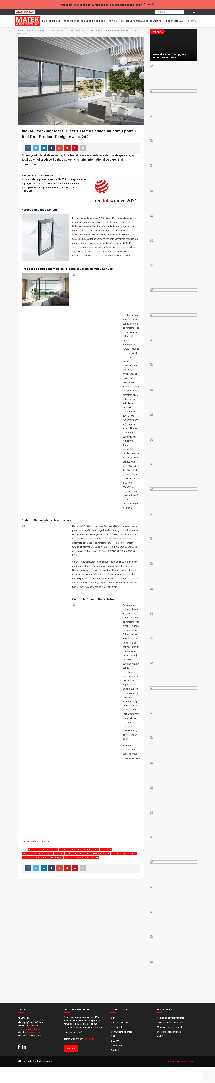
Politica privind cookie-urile (170, 1022)
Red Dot (59, 853)
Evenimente (117, 1027)
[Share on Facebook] (28, 148)
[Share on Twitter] (36, 148)
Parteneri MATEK (119, 1022)
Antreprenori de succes (78, 21)
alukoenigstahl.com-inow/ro (36, 841)
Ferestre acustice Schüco (43, 850)
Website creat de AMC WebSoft (181, 1061)
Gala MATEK (117, 1041)
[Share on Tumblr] (51, 148)
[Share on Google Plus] (59, 148)
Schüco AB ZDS (73, 853)
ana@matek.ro (32, 1029)
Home (44, 21)
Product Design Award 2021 (37, 853)
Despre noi (55, 21)
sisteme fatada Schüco (123, 853)
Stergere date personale (169, 1032)
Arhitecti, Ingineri (45, 31)
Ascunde (149, 4)
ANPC (160, 1036)
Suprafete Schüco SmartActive (81, 857)
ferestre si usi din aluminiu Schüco (79, 850)
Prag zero (106, 850)
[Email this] (83, 148)
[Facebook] (188, 12)
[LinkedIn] (194, 12)
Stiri (113, 1018)
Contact (115, 1050)
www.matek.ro (34, 1032)
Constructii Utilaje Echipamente (141, 21)
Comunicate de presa (121, 1032)
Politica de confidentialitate (170, 1018)
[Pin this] (67, 148)
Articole (99, 21)
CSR (113, 1036)
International (174, 21)
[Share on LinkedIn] (44, 148)
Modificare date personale (170, 1027)
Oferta (192, 21)
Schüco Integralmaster (96, 853)
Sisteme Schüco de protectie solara (42, 857)
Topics (113, 21)
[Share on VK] (75, 148)
